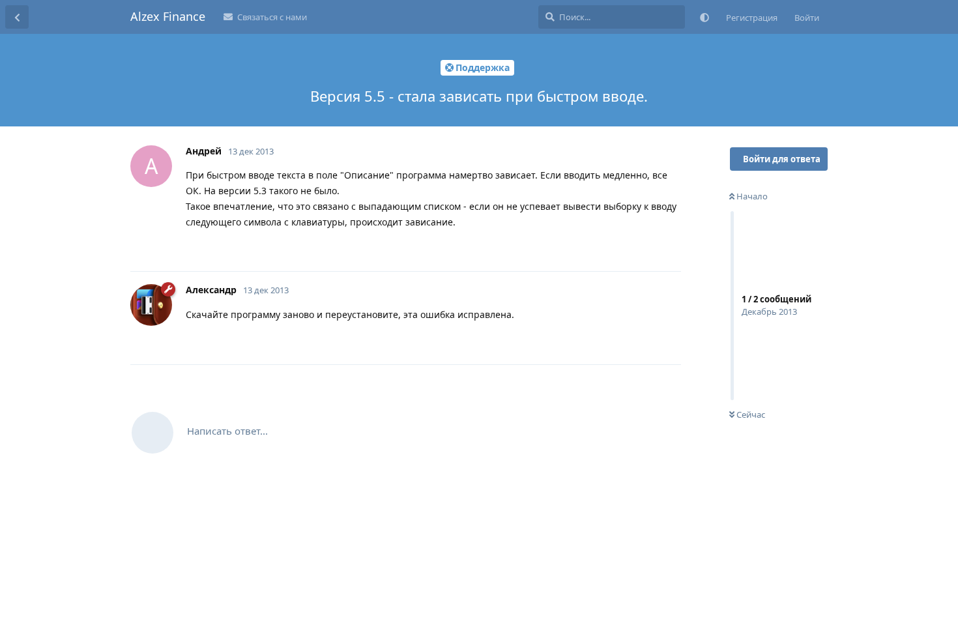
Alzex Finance (167, 16)
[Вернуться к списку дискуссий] (17, 17)
